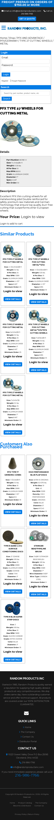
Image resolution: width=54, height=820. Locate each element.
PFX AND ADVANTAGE (30, 38)
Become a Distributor (22, 806)
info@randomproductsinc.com (26, 11)
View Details (13, 299)
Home (3, 38)
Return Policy (33, 814)
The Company (27, 732)
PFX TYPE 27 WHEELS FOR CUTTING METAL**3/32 (39, 262)
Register (5, 81)
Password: (7, 65)
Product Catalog (25, 803)
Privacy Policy (21, 814)
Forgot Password (19, 81)
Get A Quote (27, 18)
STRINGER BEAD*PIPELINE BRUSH (38, 549)
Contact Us (28, 736)
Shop (12, 38)
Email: (5, 57)
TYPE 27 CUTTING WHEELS (36, 40)
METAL (4, 43)
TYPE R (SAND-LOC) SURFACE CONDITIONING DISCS (12, 549)
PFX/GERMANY (9, 40)
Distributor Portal (28, 741)
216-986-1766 (27, 14)
